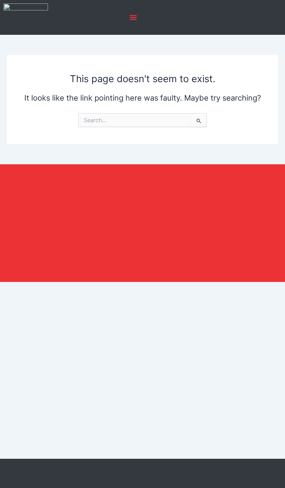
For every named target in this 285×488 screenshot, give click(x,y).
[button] (133, 17)
